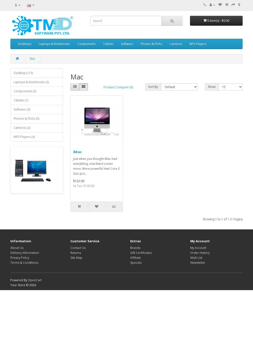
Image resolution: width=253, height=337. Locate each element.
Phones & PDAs (151, 44)
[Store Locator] (239, 5)
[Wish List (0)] (220, 5)
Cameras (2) (22, 128)
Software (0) (22, 109)
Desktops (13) (23, 73)
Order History (200, 253)
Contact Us (78, 248)
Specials (136, 263)
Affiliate (135, 258)
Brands (135, 248)
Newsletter (197, 263)
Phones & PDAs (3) (26, 118)
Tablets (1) (21, 100)
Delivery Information (24, 253)
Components (86, 44)
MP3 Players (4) (24, 137)
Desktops (24, 44)
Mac (32, 58)
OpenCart (35, 280)
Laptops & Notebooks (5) (31, 82)
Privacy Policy (19, 258)
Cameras (175, 44)
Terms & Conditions (24, 263)
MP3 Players (198, 44)
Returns (75, 253)
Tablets (108, 44)
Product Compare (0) (118, 87)
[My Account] (212, 5)
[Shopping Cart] (226, 5)
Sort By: (153, 87)
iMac (77, 151)
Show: (212, 87)
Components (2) (25, 91)
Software (127, 44)
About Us (16, 248)
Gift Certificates (141, 253)
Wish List (196, 258)
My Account (198, 248)
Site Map (76, 258)
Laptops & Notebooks (54, 44)
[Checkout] (233, 5)
